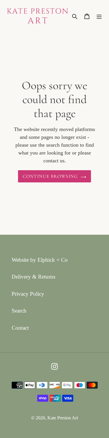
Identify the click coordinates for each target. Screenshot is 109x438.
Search (19, 311)
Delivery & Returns (33, 277)
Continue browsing (50, 176)
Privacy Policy (28, 294)
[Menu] (99, 16)
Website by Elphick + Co (40, 260)
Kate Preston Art (62, 417)
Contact (20, 328)
